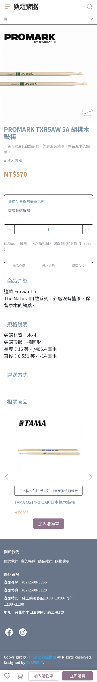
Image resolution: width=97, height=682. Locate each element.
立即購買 (77, 675)
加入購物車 (43, 675)
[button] (90, 477)
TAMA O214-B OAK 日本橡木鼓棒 (44, 502)
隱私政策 (45, 561)
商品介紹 (19, 265)
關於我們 (11, 561)
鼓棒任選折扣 (19, 210)
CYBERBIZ (34, 662)
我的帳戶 (28, 561)
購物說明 (62, 561)
